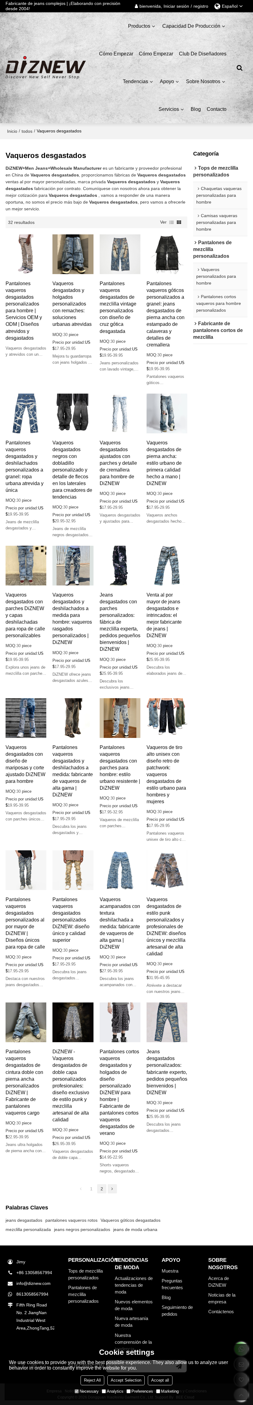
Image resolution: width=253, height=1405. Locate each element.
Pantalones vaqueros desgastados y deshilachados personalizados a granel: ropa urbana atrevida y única (25, 466)
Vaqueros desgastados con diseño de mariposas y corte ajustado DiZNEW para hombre (25, 764)
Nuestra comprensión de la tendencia (133, 1342)
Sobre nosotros (203, 81)
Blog (196, 109)
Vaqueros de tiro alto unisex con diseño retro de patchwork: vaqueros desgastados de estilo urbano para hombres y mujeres (166, 774)
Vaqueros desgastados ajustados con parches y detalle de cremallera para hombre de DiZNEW (118, 463)
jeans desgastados (24, 1220)
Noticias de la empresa (221, 1298)
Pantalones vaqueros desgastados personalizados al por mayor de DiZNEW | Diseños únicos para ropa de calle (25, 923)
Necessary (89, 1391)
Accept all (160, 1380)
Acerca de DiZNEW (218, 1282)
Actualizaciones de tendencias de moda (134, 1285)
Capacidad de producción (191, 26)
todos (27, 131)
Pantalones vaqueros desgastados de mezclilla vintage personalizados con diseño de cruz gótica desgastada (118, 307)
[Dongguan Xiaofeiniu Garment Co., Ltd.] (46, 67)
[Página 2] (112, 1188)
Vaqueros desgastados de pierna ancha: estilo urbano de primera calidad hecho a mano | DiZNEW (164, 463)
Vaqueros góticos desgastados (130, 1220)
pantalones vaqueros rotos (71, 1220)
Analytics (115, 1391)
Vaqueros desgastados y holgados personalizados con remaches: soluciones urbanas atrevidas (72, 304)
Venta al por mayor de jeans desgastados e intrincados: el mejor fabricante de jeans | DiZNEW (164, 615)
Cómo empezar (116, 53)
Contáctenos (221, 1311)
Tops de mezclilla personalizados (85, 1274)
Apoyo (167, 81)
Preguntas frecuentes (172, 1284)
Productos (139, 26)
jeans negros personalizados (82, 1229)
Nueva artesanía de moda (131, 1322)
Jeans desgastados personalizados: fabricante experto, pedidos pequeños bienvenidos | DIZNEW (167, 1072)
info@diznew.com (33, 1283)
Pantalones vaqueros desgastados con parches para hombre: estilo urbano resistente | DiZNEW (120, 768)
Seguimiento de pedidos (177, 1311)
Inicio (12, 131)
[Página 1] (80, 1188)
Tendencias (135, 81)
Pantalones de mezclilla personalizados (83, 1294)
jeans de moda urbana (135, 1229)
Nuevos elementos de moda (134, 1305)
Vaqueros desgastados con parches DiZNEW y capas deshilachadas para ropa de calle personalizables (25, 615)
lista (171, 222)
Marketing (170, 1391)
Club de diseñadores (202, 53)
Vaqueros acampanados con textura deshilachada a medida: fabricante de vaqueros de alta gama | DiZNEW (120, 923)
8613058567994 (32, 1294)
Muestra (170, 1271)
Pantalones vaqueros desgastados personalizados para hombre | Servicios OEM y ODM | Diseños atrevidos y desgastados (24, 310)
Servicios (169, 109)
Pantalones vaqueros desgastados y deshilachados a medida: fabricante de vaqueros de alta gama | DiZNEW (72, 771)
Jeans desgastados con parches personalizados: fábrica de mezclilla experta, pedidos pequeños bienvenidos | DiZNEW (120, 622)
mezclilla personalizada (28, 1229)
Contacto (216, 109)
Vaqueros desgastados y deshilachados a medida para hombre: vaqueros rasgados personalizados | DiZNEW (72, 618)
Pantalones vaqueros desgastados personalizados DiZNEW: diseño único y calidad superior (70, 920)
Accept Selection (126, 1380)
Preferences (142, 1391)
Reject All (92, 1380)
